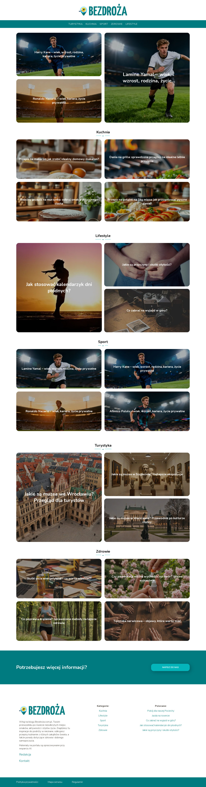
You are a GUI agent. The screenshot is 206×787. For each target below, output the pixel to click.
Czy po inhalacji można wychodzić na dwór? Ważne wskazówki (147, 578)
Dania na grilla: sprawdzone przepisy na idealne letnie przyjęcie (147, 159)
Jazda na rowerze (161, 715)
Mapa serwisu (55, 782)
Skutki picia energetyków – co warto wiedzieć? (59, 579)
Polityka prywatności (27, 782)
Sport (104, 24)
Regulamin (77, 782)
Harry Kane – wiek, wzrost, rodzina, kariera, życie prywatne (59, 54)
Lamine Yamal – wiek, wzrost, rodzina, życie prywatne (147, 77)
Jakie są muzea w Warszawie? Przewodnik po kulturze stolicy (147, 520)
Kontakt (24, 761)
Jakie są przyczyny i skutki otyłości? (147, 265)
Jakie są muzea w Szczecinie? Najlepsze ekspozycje (147, 474)
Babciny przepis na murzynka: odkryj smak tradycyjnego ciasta (59, 202)
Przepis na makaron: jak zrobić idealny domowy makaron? (59, 159)
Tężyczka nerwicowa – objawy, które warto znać (147, 621)
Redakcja (25, 755)
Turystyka (75, 24)
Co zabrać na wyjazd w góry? (147, 311)
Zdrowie (117, 24)
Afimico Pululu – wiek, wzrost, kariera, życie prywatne (147, 411)
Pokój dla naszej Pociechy (160, 710)
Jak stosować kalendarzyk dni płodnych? (59, 287)
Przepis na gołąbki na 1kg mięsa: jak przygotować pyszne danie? (147, 202)
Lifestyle (132, 24)
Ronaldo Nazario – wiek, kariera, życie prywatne (59, 101)
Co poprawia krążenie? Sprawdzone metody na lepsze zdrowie (59, 621)
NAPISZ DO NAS (170, 667)
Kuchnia (91, 24)
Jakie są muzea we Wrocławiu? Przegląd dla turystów (59, 497)
